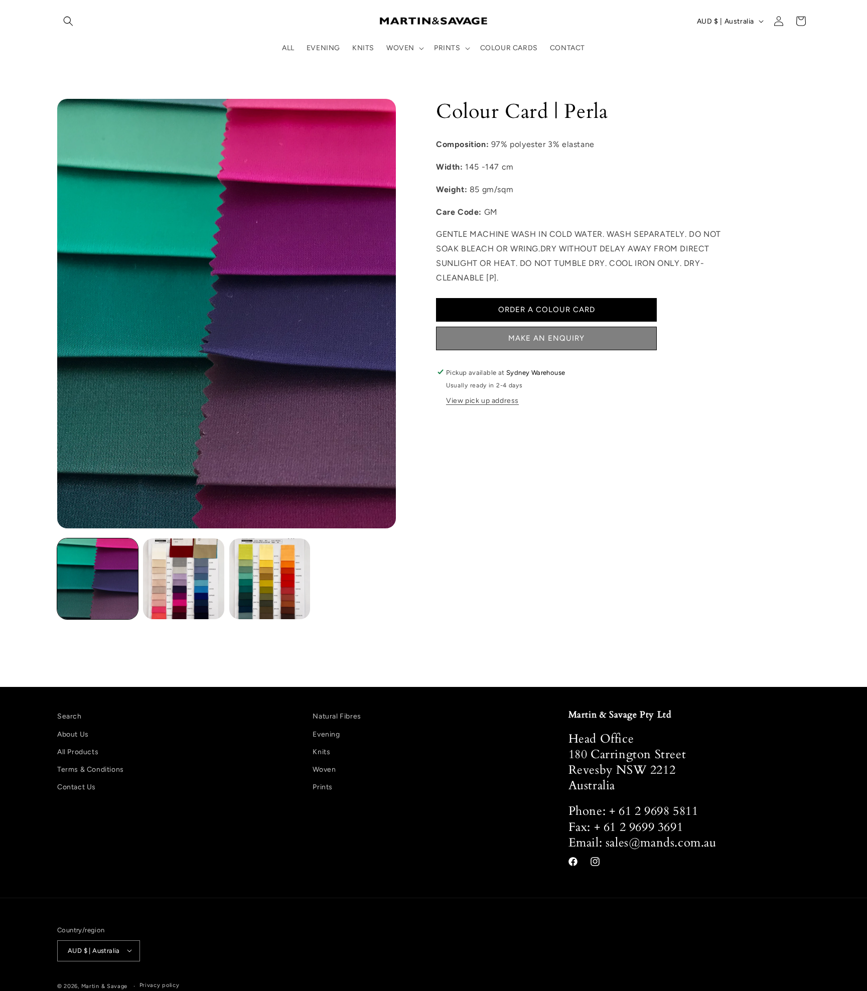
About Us (73, 734)
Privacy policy (159, 985)
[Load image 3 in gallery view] (269, 578)
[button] (68, 21)
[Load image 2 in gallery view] (183, 578)
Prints (323, 787)
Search (69, 716)
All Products (77, 752)
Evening (326, 734)
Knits (321, 752)
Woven (324, 769)
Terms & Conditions (90, 769)
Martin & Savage (104, 985)
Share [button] (458, 427)
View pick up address (482, 400)
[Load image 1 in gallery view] (97, 578)
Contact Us (76, 787)
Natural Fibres (337, 716)
